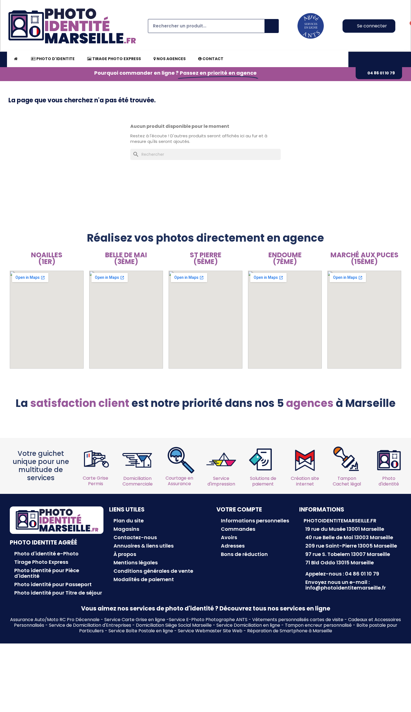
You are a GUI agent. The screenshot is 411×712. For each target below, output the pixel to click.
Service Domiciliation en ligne (248, 625)
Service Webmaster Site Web (210, 631)
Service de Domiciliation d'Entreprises (90, 625)
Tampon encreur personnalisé (318, 625)
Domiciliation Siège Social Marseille (174, 625)
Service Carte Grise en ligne (134, 619)
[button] (379, 73)
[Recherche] (271, 26)
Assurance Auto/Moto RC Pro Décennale (55, 619)
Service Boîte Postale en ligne (140, 631)
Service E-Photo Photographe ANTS (208, 619)
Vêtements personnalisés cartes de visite (297, 619)
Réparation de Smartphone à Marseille (289, 631)
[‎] (15, 58)
